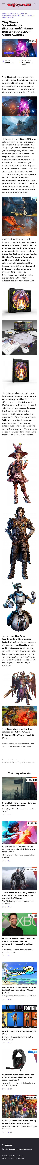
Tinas (13, 762)
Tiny (19, 762)
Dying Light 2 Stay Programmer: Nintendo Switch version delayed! (19, 804)
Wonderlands (28, 762)
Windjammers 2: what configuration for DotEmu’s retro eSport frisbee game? (19, 990)
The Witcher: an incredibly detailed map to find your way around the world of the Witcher (19, 895)
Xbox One (9, 53)
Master (6, 762)
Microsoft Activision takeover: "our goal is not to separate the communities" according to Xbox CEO (18, 943)
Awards (6, 760)
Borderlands (16, 760)
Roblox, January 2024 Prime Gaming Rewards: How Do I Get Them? (19, 1122)
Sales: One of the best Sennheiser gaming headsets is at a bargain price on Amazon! (18, 1077)
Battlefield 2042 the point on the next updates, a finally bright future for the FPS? (18, 849)
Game (26, 760)
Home (4, 14)
